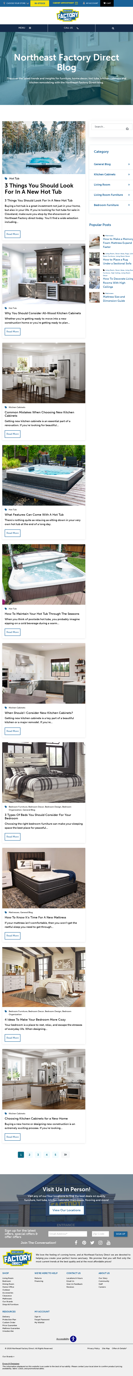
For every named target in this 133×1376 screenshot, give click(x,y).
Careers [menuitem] (102, 1287)
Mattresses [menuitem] (7, 1298)
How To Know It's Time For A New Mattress (35, 917)
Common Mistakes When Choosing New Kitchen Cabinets (39, 414)
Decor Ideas (119, 254)
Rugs (127, 254)
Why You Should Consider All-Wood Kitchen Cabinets (43, 313)
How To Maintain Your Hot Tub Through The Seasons (42, 614)
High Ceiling (115, 273)
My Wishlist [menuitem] (39, 1322)
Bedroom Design (53, 807)
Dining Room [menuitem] (8, 1284)
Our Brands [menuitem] (7, 1301)
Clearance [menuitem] (7, 1296)
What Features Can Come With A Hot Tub (34, 514)
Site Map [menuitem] (106, 1348)
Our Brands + (8, 1356)
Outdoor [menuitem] (6, 1290)
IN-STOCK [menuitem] (40, 3)
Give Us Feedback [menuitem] (74, 1284)
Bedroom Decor (36, 807)
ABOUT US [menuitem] (104, 1273)
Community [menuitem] (104, 1281)
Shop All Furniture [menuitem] (10, 1304)
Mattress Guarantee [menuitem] (11, 1328)
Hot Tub (14, 178)
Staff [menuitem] (101, 1284)
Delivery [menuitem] (6, 1316)
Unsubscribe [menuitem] (8, 1331)
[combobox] (111, 126)
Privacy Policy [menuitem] (93, 1348)
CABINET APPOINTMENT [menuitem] (63, 3)
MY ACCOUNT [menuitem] (42, 1312)
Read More (12, 234)
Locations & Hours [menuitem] (74, 1278)
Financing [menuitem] (39, 1281)
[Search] (127, 129)
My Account (92, 3)
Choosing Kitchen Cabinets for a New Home (36, 1118)
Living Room (102, 184)
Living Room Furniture (108, 194)
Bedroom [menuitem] (6, 1281)
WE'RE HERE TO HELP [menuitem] (46, 1273)
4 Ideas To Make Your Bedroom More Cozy (35, 1019)
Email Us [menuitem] (70, 1281)
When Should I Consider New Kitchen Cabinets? (39, 713)
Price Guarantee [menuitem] (9, 1325)
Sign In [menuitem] (38, 1316)
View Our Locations (67, 1210)
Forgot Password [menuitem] (42, 1319)
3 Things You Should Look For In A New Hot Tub (39, 188)
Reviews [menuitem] (70, 1287)
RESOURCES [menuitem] (9, 1312)
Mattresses (14, 912)
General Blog (29, 810)
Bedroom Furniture (18, 807)
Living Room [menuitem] (7, 1278)
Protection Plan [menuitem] (9, 1319)
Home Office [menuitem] (8, 1287)
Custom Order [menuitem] (8, 1322)
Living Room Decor (123, 256)
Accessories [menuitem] (7, 1293)
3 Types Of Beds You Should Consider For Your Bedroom (38, 816)
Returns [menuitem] (38, 1278)
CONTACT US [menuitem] (73, 1273)
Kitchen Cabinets (17, 407)
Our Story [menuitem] (103, 1278)
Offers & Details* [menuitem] (119, 1348)
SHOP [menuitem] (5, 1273)
